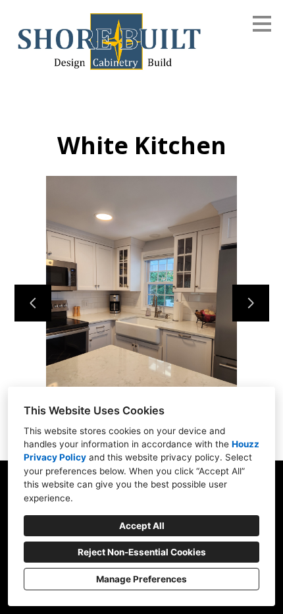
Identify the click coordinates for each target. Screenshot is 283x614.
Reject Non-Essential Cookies (142, 552)
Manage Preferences (141, 579)
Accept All (142, 525)
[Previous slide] (32, 303)
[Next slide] (250, 303)
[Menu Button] (262, 24)
